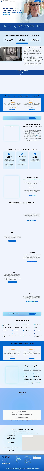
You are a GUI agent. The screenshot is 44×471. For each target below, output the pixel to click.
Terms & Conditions (26, 420)
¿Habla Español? (22, 71)
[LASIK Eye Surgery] (23, 330)
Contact (32, 1)
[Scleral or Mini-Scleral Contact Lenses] (34, 330)
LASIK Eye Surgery (27, 330)
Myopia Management (27, 324)
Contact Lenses (16, 330)
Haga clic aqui (22, 74)
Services (27, 1)
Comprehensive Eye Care (38, 324)
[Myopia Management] (23, 324)
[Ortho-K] (34, 327)
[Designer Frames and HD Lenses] (2, 333)
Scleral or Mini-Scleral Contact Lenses (38, 330)
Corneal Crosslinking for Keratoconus (38, 336)
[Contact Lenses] (12, 330)
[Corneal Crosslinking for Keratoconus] (34, 336)
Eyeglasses (15, 324)
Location (23, 1)
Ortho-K (37, 135)
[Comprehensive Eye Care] (34, 324)
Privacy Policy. (31, 420)
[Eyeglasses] (12, 324)
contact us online (30, 382)
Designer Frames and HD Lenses (6, 333)
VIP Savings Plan (9, 165)
